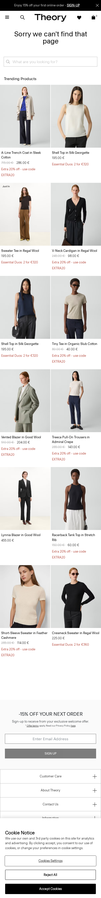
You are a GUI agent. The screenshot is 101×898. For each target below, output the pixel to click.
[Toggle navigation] (7, 17)
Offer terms (33, 725)
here (73, 725)
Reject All (50, 875)
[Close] (97, 5)
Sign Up (50, 753)
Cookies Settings (50, 861)
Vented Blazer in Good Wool (21, 437)
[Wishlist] (79, 17)
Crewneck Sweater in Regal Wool (75, 633)
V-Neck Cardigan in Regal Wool (74, 251)
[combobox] (50, 62)
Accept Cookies (50, 889)
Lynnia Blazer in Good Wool (20, 535)
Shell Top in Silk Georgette (70, 153)
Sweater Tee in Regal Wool (20, 251)
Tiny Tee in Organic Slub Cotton (74, 344)
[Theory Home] (50, 17)
